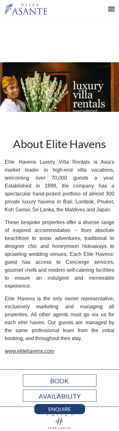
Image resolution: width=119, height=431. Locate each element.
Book (59, 381)
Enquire (59, 409)
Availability (60, 396)
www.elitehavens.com (29, 351)
